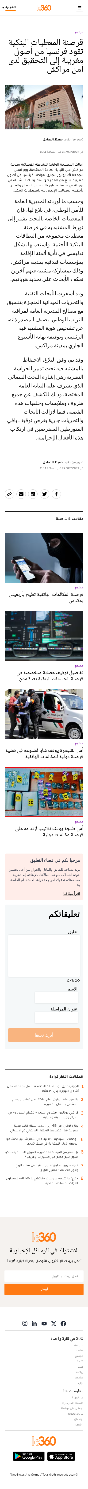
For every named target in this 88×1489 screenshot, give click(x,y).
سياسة (78, 1345)
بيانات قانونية (75, 1413)
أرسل (44, 1289)
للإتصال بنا (77, 1419)
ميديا (80, 1366)
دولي (80, 1383)
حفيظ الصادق (53, 139)
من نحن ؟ (77, 1397)
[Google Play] (29, 1456)
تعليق (72, 931)
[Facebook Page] (63, 1323)
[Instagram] (25, 1323)
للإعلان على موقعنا (72, 1408)
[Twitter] (54, 1323)
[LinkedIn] (34, 1323)
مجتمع (79, 32)
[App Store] (61, 1456)
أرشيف (79, 1424)
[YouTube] (44, 1323)
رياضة (79, 1372)
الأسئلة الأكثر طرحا (72, 1403)
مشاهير (78, 1377)
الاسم (72, 988)
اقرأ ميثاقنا (71, 893)
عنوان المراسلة (64, 1008)
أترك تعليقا (44, 1035)
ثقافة (80, 1361)
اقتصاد (79, 1350)
